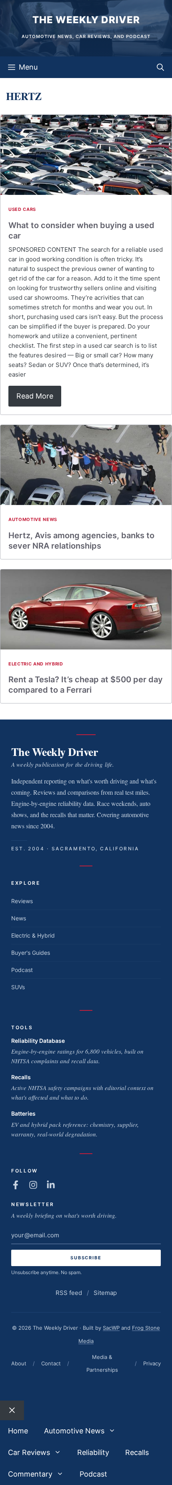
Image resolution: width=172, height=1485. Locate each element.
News (18, 918)
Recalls (21, 1077)
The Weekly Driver (86, 20)
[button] (160, 67)
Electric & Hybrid (33, 935)
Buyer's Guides (30, 952)
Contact (51, 1363)
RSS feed (69, 1293)
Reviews (22, 901)
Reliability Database (38, 1040)
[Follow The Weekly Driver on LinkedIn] (50, 1184)
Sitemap (105, 1293)
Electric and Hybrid (35, 664)
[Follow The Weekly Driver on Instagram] (33, 1184)
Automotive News (32, 519)
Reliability (93, 1452)
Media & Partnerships (102, 1363)
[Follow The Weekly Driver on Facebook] (15, 1184)
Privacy (152, 1363)
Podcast (22, 969)
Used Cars (22, 209)
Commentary (30, 1474)
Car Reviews (29, 1452)
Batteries (23, 1113)
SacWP (111, 1328)
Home (18, 1431)
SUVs (18, 987)
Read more (34, 396)
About (18, 1363)
